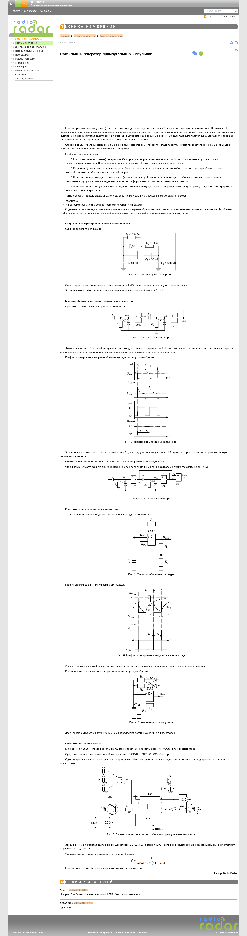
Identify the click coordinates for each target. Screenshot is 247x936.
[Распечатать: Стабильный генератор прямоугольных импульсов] (236, 42)
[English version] (25, 3)
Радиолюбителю (25, 58)
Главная (65, 35)
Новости (16, 10)
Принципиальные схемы (29, 50)
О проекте (30, 10)
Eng (41, 932)
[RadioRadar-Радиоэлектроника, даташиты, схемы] (11, 3)
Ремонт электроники (27, 70)
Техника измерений (111, 35)
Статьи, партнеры (25, 78)
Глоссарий (21, 66)
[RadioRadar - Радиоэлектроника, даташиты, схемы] (31, 26)
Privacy (142, 932)
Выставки (20, 74)
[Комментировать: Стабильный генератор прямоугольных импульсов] (194, 53)
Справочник (22, 62)
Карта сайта (30, 932)
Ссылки (118, 932)
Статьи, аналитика (26, 42)
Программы (22, 54)
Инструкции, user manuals (30, 46)
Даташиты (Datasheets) (28, 38)
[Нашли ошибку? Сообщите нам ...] (231, 42)
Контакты (45, 10)
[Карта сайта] (18, 3)
